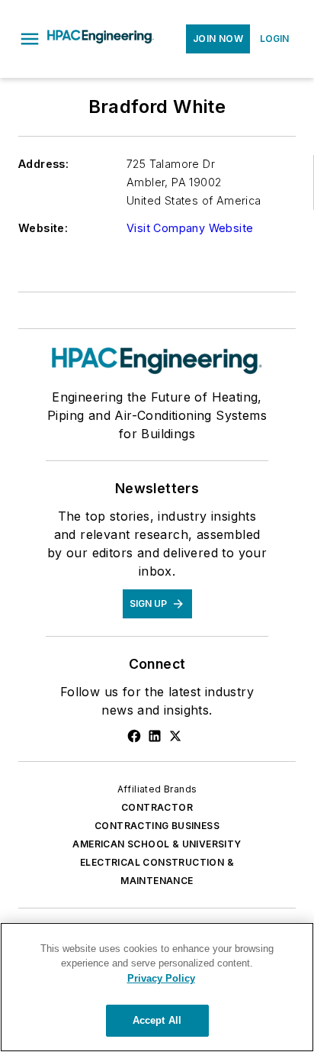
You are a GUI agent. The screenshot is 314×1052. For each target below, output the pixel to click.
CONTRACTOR (157, 807)
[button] (29, 38)
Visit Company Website (190, 227)
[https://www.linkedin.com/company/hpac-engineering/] (154, 736)
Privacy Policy (161, 978)
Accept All (157, 1020)
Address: (43, 163)
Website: (43, 227)
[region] (157, 987)
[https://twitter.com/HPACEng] (175, 736)
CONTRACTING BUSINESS (157, 825)
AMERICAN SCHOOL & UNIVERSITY (156, 844)
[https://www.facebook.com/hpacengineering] (134, 736)
